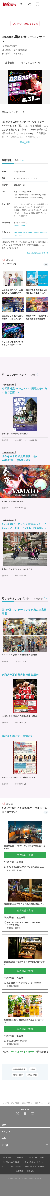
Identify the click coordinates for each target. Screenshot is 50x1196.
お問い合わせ (16, 1166)
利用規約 (19, 1157)
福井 (33, 1069)
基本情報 (7, 160)
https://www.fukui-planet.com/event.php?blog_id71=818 (31, 233)
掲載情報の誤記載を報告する (37, 253)
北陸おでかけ (27, 1103)
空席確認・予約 (25, 855)
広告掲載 (19, 1171)
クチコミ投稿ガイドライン (33, 1162)
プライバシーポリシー (35, 1157)
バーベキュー (15, 1051)
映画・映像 (32, 1075)
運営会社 (30, 1171)
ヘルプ (4, 1166)
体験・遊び (18, 1075)
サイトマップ (7, 1157)
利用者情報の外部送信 (11, 1162)
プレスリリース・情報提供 (34, 1166)
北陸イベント (40, 1103)
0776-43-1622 (19, 225)
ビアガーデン (30, 1051)
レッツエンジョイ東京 (11, 1103)
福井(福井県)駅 (20, 1069)
